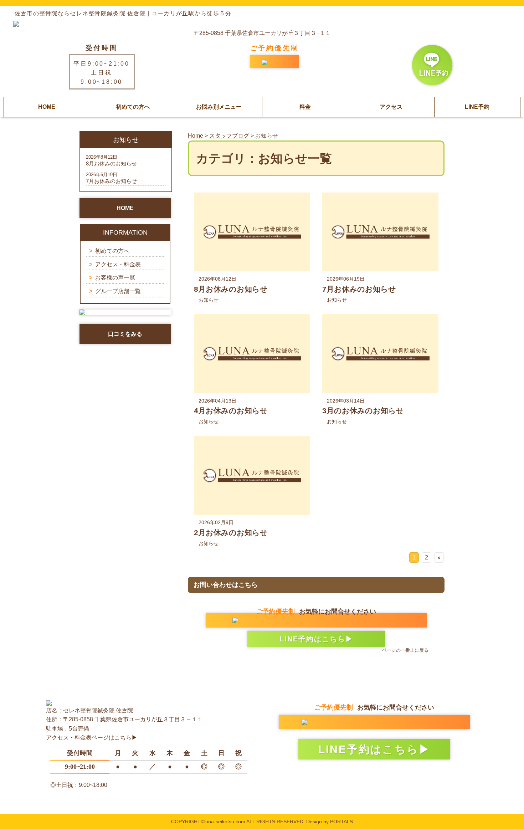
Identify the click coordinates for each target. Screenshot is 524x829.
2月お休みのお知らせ (231, 532)
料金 (305, 107)
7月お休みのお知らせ (359, 289)
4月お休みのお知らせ (231, 410)
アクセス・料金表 (118, 264)
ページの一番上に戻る (405, 650)
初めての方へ (133, 107)
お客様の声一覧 (115, 278)
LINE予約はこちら (312, 639)
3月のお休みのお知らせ (363, 410)
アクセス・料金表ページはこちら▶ (91, 738)
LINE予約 (477, 107)
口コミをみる (125, 334)
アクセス (391, 107)
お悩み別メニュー (219, 107)
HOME (46, 107)
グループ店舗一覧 (118, 291)
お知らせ (209, 300)
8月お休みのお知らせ (231, 289)
